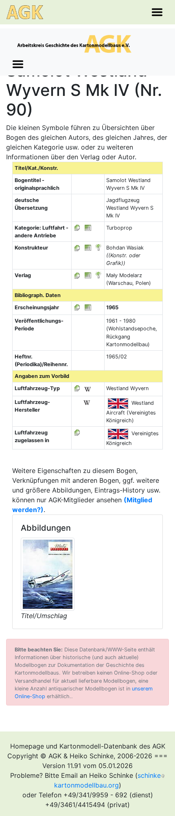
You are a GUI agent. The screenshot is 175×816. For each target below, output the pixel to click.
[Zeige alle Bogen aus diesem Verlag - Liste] (77, 275)
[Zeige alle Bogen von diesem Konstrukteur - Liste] (77, 248)
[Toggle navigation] (157, 12)
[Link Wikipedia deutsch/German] (87, 388)
